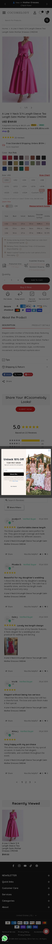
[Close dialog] (49, 450)
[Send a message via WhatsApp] (4, 938)
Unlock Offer (13, 474)
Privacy (17, 481)
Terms (14, 481)
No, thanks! (14, 486)
